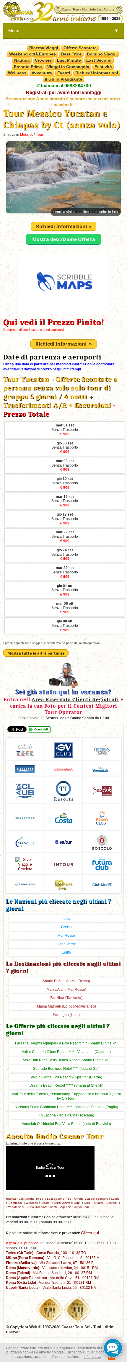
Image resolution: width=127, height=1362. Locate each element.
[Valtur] (63, 841)
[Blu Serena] (25, 768)
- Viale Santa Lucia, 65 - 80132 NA (51, 1287)
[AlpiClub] (25, 790)
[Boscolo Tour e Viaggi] (102, 841)
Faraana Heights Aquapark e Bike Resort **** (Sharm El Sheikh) (66, 1043)
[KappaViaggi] (25, 884)
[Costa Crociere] (63, 817)
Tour (39, 135)
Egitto (66, 952)
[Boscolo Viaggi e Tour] (25, 863)
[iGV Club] (63, 749)
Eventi (63, 73)
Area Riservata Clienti (42, 1207)
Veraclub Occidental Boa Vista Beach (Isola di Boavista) (66, 1124)
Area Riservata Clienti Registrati (75, 699)
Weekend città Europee (32, 54)
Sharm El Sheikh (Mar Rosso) (66, 981)
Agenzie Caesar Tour (74, 1207)
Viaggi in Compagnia (68, 66)
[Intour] (63, 863)
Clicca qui (90, 1232)
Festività (103, 66)
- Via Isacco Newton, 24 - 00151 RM (52, 1268)
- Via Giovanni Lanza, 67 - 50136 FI (50, 1263)
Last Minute (69, 60)
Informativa (92, 1357)
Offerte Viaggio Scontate (91, 1198)
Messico (26, 135)
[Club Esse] (25, 749)
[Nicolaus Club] (102, 749)
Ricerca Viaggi (43, 47)
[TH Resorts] (63, 790)
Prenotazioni (15, 1207)
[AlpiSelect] (63, 768)
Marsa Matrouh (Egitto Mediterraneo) (66, 1006)
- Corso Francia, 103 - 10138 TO (46, 1253)
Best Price (71, 54)
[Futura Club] (102, 863)
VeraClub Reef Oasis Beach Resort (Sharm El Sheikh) (66, 1060)
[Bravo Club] (102, 817)
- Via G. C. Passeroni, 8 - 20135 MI (53, 1258)
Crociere (43, 60)
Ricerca (11, 1198)
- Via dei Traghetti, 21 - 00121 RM (48, 1282)
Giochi (98, 1202)
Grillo (87, 1202)
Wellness (17, 73)
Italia (66, 919)
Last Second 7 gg (59, 1198)
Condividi (41, 729)
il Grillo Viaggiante (63, 79)
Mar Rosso (66, 935)
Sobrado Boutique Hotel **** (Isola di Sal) (66, 1069)
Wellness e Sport (37, 1202)
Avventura (42, 73)
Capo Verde (66, 944)
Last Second (99, 60)
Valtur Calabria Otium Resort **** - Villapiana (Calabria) (66, 1052)
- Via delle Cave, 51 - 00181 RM (52, 1278)
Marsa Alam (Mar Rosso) (66, 989)
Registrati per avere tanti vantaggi (63, 92)
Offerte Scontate (80, 47)
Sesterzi (111, 1202)
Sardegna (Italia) (66, 1015)
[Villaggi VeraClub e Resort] (102, 768)
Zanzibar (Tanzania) (66, 998)
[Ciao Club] (25, 841)
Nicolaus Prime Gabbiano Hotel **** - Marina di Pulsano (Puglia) (66, 1107)
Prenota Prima (28, 66)
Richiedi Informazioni (96, 73)
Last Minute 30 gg (31, 1198)
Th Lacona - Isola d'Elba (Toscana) (66, 1115)
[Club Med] (102, 884)
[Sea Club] (102, 790)
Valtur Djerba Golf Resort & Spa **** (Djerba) (66, 1077)
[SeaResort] (25, 817)
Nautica (22, 60)
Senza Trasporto (64, 429)
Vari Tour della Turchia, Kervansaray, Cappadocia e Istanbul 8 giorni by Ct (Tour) (66, 1096)
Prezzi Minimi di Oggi (66, 1202)
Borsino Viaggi (102, 54)
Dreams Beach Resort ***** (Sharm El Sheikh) (66, 1085)
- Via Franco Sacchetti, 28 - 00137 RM (49, 1273)
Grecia (66, 927)
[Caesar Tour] (63, 884)
